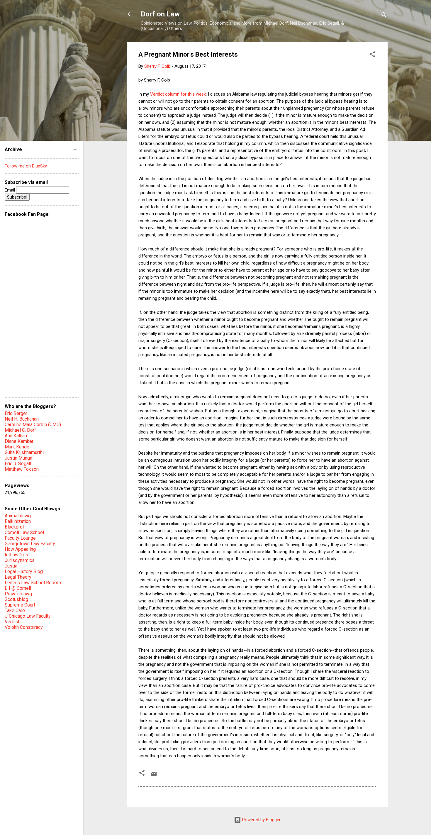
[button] (372, 55)
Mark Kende (17, 447)
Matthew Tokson (22, 469)
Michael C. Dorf (20, 430)
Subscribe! (17, 197)
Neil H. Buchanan (22, 419)
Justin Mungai (19, 458)
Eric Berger (16, 413)
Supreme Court (20, 605)
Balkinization (18, 521)
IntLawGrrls (16, 555)
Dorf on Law (160, 14)
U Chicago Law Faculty (28, 616)
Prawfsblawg (18, 594)
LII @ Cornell (18, 588)
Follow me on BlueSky (26, 166)
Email (10, 190)
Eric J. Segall (18, 463)
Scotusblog (16, 599)
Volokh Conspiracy (24, 627)
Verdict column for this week (178, 94)
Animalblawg (18, 516)
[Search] (384, 16)
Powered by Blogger (261, 819)
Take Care (15, 610)
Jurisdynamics (20, 560)
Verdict (12, 621)
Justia (11, 566)
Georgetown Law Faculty (30, 543)
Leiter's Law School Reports (33, 582)
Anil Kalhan (16, 435)
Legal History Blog (24, 571)
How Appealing (20, 549)
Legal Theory (18, 577)
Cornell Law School (24, 532)
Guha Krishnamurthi (24, 452)
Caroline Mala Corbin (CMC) (33, 424)
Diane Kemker (19, 441)
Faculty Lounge (20, 538)
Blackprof (14, 527)
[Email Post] (153, 776)
